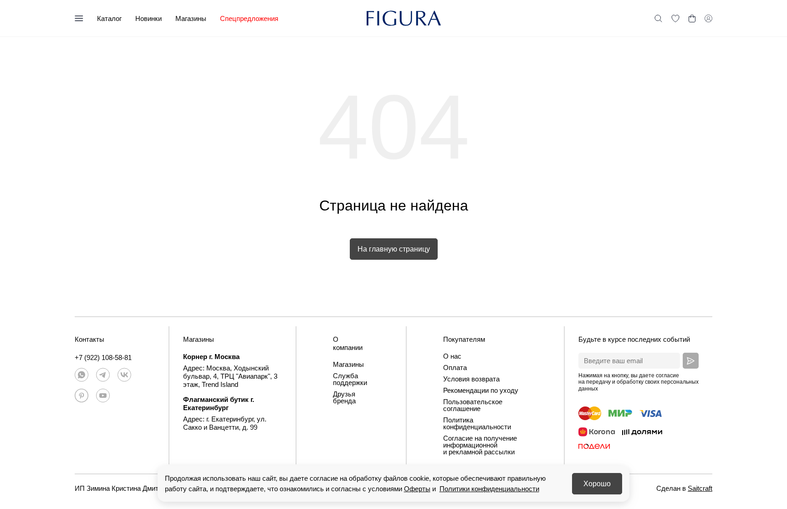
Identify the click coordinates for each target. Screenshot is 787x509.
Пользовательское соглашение (472, 405)
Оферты (417, 489)
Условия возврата (471, 378)
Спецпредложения (249, 18)
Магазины (190, 18)
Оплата (455, 367)
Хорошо (597, 484)
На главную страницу (394, 249)
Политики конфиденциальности (489, 489)
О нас (452, 356)
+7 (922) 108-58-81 (103, 357)
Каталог (109, 18)
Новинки (148, 18)
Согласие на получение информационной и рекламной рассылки (480, 445)
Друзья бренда (344, 397)
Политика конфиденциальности (477, 423)
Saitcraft (700, 488)
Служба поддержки (350, 379)
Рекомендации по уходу (480, 390)
